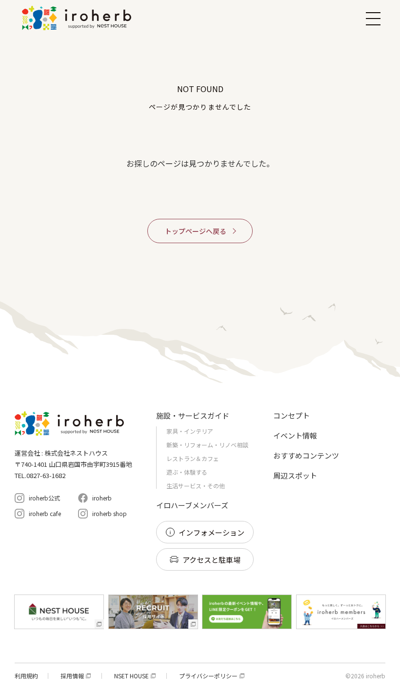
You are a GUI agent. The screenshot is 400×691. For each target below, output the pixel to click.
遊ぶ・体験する (186, 472)
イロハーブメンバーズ (192, 505)
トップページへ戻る (195, 231)
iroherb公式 (44, 498)
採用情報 (72, 676)
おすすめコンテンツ (306, 455)
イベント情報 (295, 435)
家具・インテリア (189, 431)
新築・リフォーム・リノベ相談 (207, 445)
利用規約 (26, 676)
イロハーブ (78, 18)
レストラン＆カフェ (192, 458)
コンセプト (291, 415)
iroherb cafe (45, 513)
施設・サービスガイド (192, 415)
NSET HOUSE (131, 676)
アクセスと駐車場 (211, 560)
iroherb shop (109, 513)
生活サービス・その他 (195, 485)
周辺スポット (295, 475)
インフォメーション (211, 532)
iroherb (102, 498)
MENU (373, 18)
